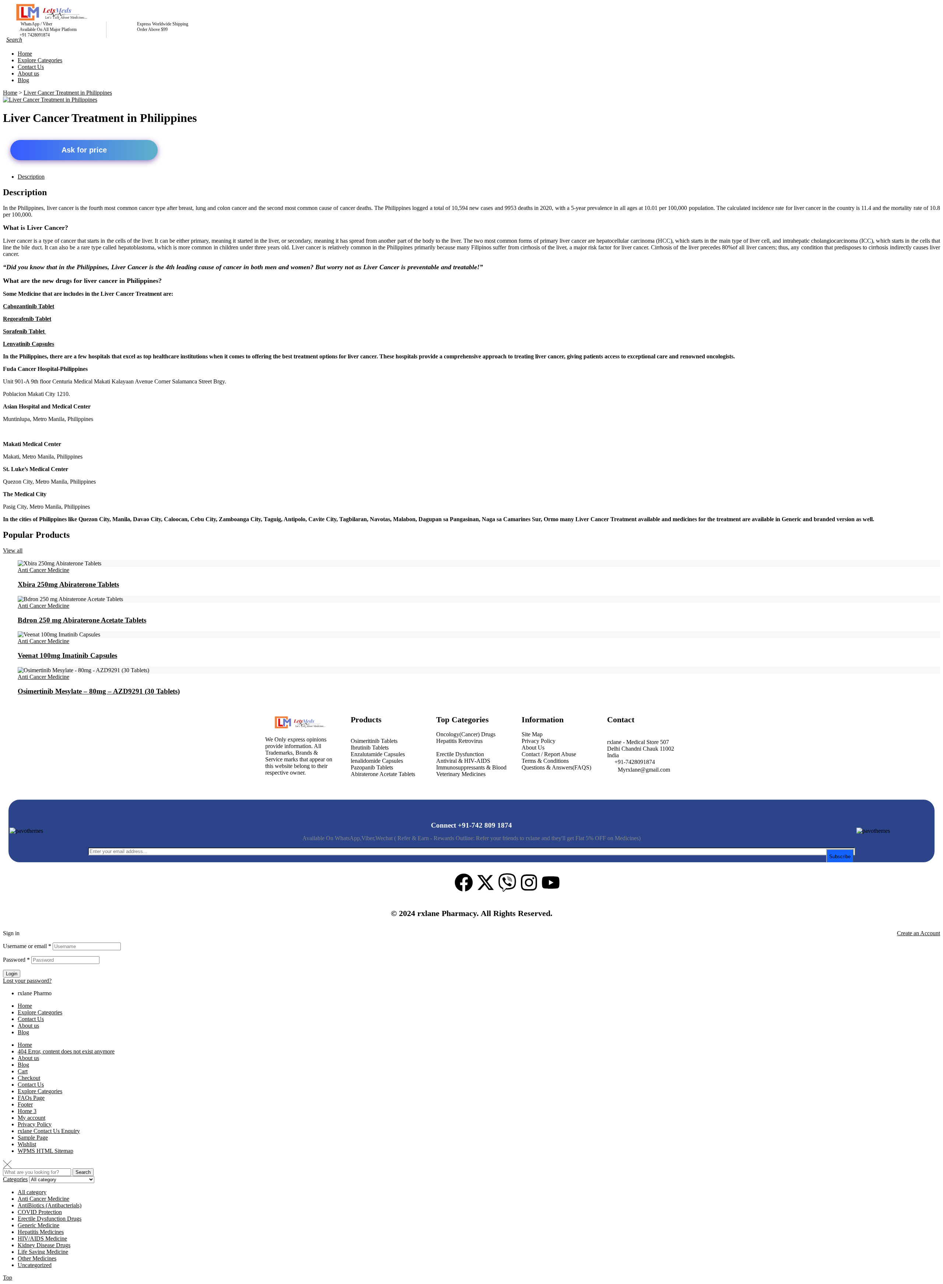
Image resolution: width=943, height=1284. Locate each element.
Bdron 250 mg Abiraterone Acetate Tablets (82, 620)
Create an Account (918, 933)
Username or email (27, 946)
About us (28, 1025)
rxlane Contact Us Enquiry (49, 1131)
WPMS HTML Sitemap (45, 1151)
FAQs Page (31, 1098)
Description (31, 176)
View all (12, 550)
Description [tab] (25, 192)
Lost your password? (27, 981)
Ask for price (84, 150)
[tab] (479, 176)
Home (25, 1006)
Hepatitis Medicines (41, 1232)
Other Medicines (37, 1258)
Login (11, 973)
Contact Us (31, 1019)
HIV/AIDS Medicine (42, 1238)
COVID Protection (40, 1212)
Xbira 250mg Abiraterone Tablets (68, 584)
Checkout (29, 1078)
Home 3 (27, 1111)
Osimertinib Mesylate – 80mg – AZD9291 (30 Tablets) (99, 691)
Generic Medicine (38, 1225)
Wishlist (27, 1144)
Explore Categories (40, 1012)
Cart (23, 1071)
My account (31, 1118)
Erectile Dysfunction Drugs (49, 1218)
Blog (23, 1032)
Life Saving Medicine (43, 1252)
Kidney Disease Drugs (44, 1245)
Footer (25, 1104)
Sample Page (33, 1137)
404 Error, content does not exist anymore (66, 1051)
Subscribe (840, 856)
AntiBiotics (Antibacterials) (49, 1205)
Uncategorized (35, 1265)
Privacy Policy (35, 1124)
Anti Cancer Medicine (43, 570)
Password (16, 960)
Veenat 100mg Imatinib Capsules (67, 655)
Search (83, 1172)
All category (32, 1192)
